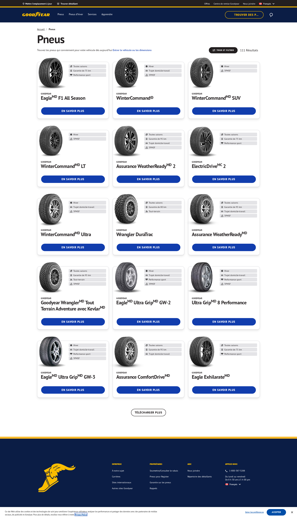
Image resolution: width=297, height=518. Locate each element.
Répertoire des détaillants (199, 476)
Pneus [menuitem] (61, 14)
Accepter (276, 512)
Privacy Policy (81, 514)
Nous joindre (193, 470)
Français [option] (267, 3)
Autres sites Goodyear (122, 488)
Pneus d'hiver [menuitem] (76, 14)
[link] (70, 3)
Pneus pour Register (159, 476)
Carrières (116, 476)
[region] (148, 512)
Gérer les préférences (254, 512)
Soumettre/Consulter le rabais (164, 470)
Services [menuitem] (92, 14)
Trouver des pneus (249, 15)
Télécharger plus (148, 412)
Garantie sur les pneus (160, 482)
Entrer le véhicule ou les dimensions (132, 50)
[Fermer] (292, 512)
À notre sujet (118, 470)
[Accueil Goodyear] (36, 14)
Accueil (41, 29)
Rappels (153, 488)
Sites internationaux (121, 482)
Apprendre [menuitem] (106, 14)
